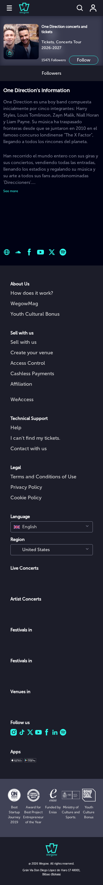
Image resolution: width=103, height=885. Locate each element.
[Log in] (93, 8)
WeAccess (22, 399)
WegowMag (24, 303)
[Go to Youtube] (40, 252)
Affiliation (21, 384)
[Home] (21, 8)
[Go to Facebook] (29, 252)
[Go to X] (51, 252)
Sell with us (23, 342)
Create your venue (31, 352)
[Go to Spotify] (63, 252)
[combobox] (52, 527)
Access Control (27, 363)
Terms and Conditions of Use (43, 476)
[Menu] (9, 8)
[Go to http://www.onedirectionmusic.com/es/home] (6, 252)
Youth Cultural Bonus (35, 314)
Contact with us (28, 448)
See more (10, 191)
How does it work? (31, 293)
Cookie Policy (25, 497)
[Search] (80, 8)
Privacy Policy (26, 487)
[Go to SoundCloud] (18, 252)
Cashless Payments (32, 373)
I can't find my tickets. (35, 438)
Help (15, 427)
